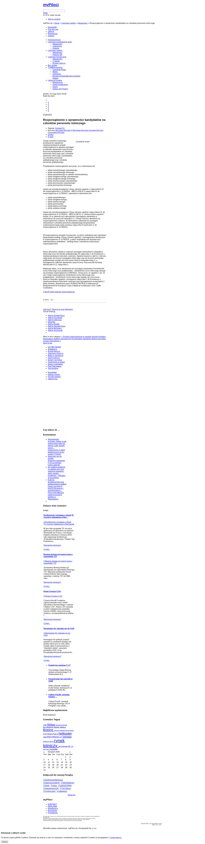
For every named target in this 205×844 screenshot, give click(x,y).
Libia (45, 737)
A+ (44, 15)
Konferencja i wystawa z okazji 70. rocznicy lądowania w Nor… (59, 516)
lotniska (67, 736)
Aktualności (83, 23)
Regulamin (52, 811)
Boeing (48, 730)
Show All (71, 795)
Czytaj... (47, 549)
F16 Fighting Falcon (51, 734)
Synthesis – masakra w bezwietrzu (56, 477)
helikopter (65, 733)
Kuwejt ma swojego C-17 (59, 665)
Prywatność (53, 813)
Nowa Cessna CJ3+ (52, 591)
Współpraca (53, 808)
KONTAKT (52, 804)
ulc (69, 746)
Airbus (51, 724)
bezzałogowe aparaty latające (54, 727)
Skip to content (54, 19)
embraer (62, 730)
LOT (61, 737)
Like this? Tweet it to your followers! (58, 309)
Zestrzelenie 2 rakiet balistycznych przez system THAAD (56, 452)
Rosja (52, 741)
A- (49, 15)
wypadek (54, 749)
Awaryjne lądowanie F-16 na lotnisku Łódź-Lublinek (56, 463)
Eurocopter (69, 730)
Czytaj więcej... (116, 838)
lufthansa (46, 741)
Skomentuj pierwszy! (52, 545)
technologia (63, 746)
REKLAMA (52, 806)
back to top (47, 343)
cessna (56, 730)
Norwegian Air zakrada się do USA (59, 629)
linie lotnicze (53, 737)
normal (57, 15)
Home (56, 23)
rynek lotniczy (54, 743)
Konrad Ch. (60, 128)
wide (52, 15)
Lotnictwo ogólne (68, 23)
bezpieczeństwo (61, 725)
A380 (45, 725)
